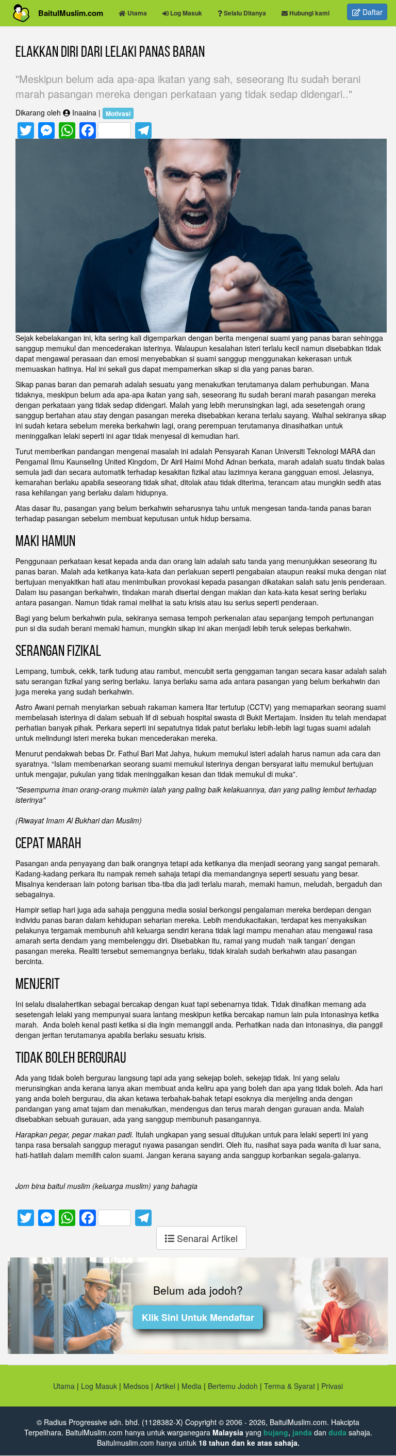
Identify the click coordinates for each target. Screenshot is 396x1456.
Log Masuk (99, 1386)
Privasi (332, 1386)
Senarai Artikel (206, 1238)
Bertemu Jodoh (233, 1386)
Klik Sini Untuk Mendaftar (198, 1317)
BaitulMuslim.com (70, 13)
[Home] (25, 13)
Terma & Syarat (289, 1386)
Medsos (135, 1386)
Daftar (371, 12)
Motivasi (118, 113)
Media (192, 1386)
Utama (64, 1386)
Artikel (165, 1386)
